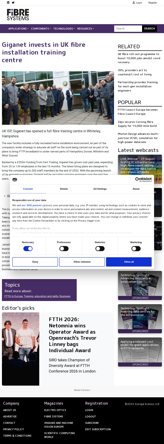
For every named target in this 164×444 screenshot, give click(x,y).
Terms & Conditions (17, 435)
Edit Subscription (98, 429)
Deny (35, 262)
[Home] (18, 10)
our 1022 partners (32, 205)
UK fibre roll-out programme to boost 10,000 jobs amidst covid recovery (139, 58)
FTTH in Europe (13, 296)
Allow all (129, 262)
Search (149, 28)
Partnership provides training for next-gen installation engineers (138, 86)
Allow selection (82, 262)
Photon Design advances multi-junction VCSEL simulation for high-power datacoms (138, 138)
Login (89, 410)
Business (65, 296)
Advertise (10, 416)
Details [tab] (64, 188)
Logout (90, 416)
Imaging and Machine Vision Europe (58, 424)
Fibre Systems (53, 416)
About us (9, 410)
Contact (9, 423)
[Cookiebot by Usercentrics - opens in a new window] (138, 179)
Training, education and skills (41, 296)
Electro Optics (55, 410)
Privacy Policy (13, 429)
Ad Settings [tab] (100, 188)
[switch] (64, 248)
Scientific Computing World (59, 435)
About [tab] (136, 188)
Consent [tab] (28, 188)
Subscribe (92, 423)
